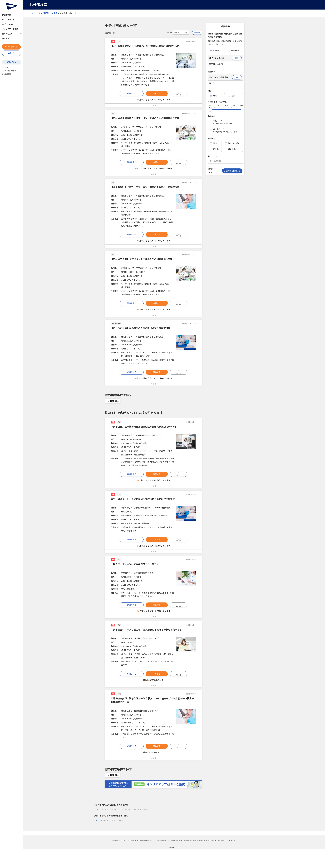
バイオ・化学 (98, 810)
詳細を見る (131, 93)
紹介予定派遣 (234, 143)
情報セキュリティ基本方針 (215, 841)
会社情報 (5, 67)
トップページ (34, 13)
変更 (237, 58)
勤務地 (216, 50)
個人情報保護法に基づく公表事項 (192, 841)
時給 (215, 95)
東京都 (54, 13)
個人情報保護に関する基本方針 (167, 841)
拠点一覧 (5, 38)
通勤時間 (235, 50)
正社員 (216, 149)
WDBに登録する (11, 47)
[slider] (210, 109)
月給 (233, 95)
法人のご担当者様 (8, 71)
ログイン (11, 53)
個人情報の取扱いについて (146, 841)
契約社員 (232, 149)
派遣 (215, 143)
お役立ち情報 (6, 74)
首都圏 (46, 13)
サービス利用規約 (128, 841)
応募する (156, 93)
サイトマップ (230, 841)
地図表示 (197, 33)
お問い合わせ (11, 62)
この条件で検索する (232, 171)
